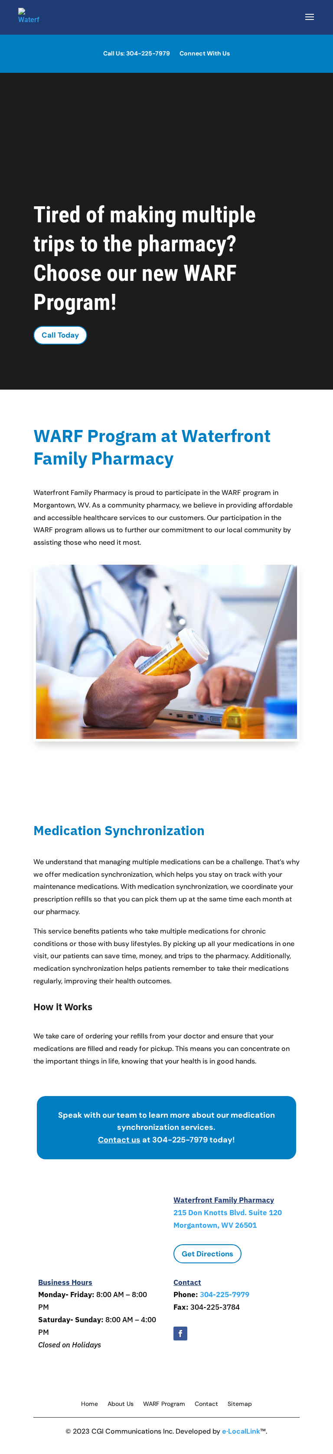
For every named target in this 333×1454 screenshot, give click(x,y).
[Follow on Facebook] (180, 1333)
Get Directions (207, 1254)
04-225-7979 (226, 1294)
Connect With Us (205, 53)
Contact (206, 1404)
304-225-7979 (180, 1140)
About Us (121, 1404)
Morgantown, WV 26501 (215, 1225)
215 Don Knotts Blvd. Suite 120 (227, 1212)
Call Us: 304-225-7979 (136, 53)
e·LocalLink (241, 1431)
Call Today (60, 335)
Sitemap (240, 1404)
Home (89, 1404)
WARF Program (164, 1404)
